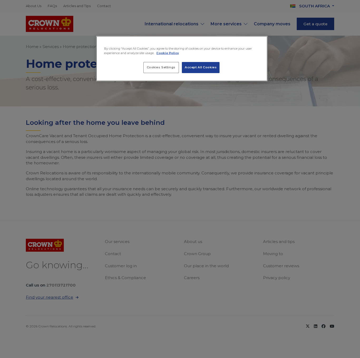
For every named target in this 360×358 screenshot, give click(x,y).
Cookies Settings (161, 67)
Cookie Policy (167, 53)
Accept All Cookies (201, 67)
